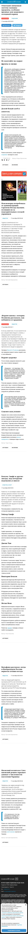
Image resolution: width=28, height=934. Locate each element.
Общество (5, 218)
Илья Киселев (10, 633)
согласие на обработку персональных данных (12, 912)
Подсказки (15, 18)
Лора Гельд (9, 443)
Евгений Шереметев (12, 280)
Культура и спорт (7, 485)
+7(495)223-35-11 (6, 889)
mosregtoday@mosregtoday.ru (10, 891)
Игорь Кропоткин (21, 158)
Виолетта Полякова (13, 350)
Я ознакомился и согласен (14, 930)
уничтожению (11, 832)
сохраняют (4, 154)
